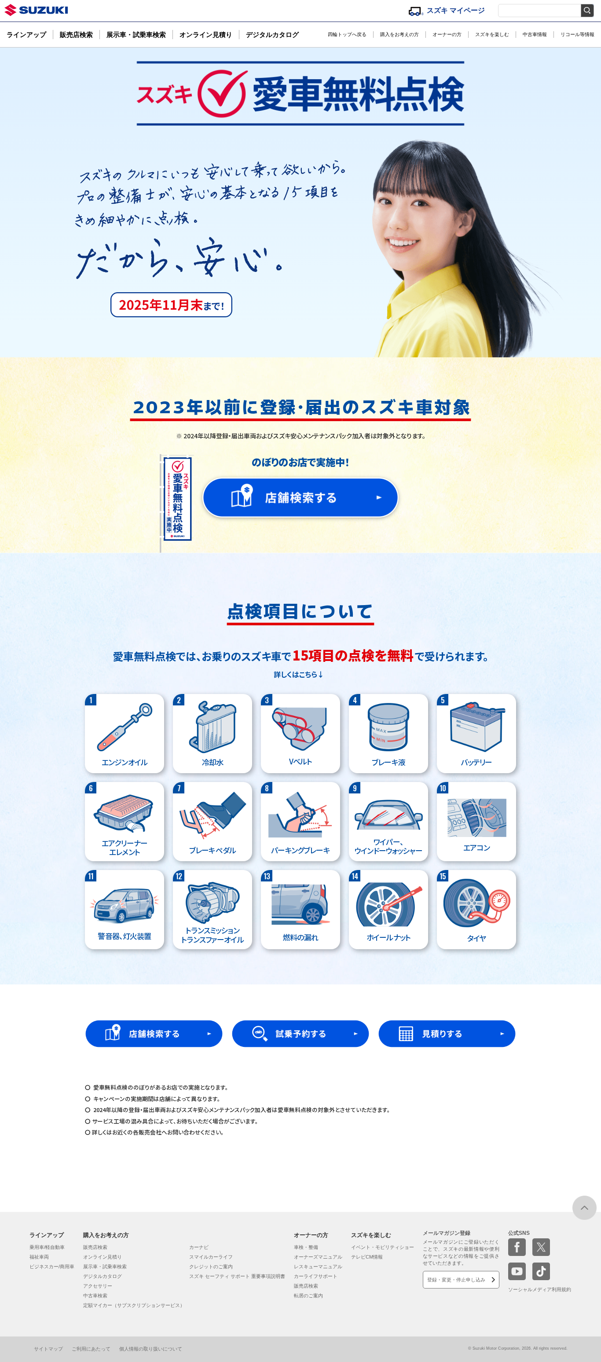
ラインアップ (26, 34)
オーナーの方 (447, 34)
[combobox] (546, 8)
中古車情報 (535, 34)
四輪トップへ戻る (347, 34)
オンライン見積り (206, 34)
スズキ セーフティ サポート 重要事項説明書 (237, 1276)
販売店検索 (76, 34)
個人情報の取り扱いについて (150, 1348)
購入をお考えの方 (399, 34)
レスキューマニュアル (318, 1266)
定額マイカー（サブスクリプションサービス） (134, 1305)
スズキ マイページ (456, 10)
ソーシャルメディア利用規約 (539, 1289)
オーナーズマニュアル (318, 1256)
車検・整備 (306, 1247)
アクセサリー (97, 1286)
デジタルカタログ (272, 34)
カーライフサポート (315, 1276)
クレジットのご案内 (211, 1266)
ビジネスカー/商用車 (51, 1266)
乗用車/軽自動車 (47, 1247)
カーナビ (199, 1247)
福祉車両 (39, 1256)
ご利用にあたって (91, 1348)
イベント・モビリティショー (382, 1247)
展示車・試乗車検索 (136, 34)
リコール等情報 (577, 34)
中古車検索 (95, 1295)
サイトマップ (48, 1348)
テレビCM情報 (367, 1256)
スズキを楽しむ (492, 34)
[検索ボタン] (587, 10)
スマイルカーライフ (211, 1256)
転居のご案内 (308, 1295)
